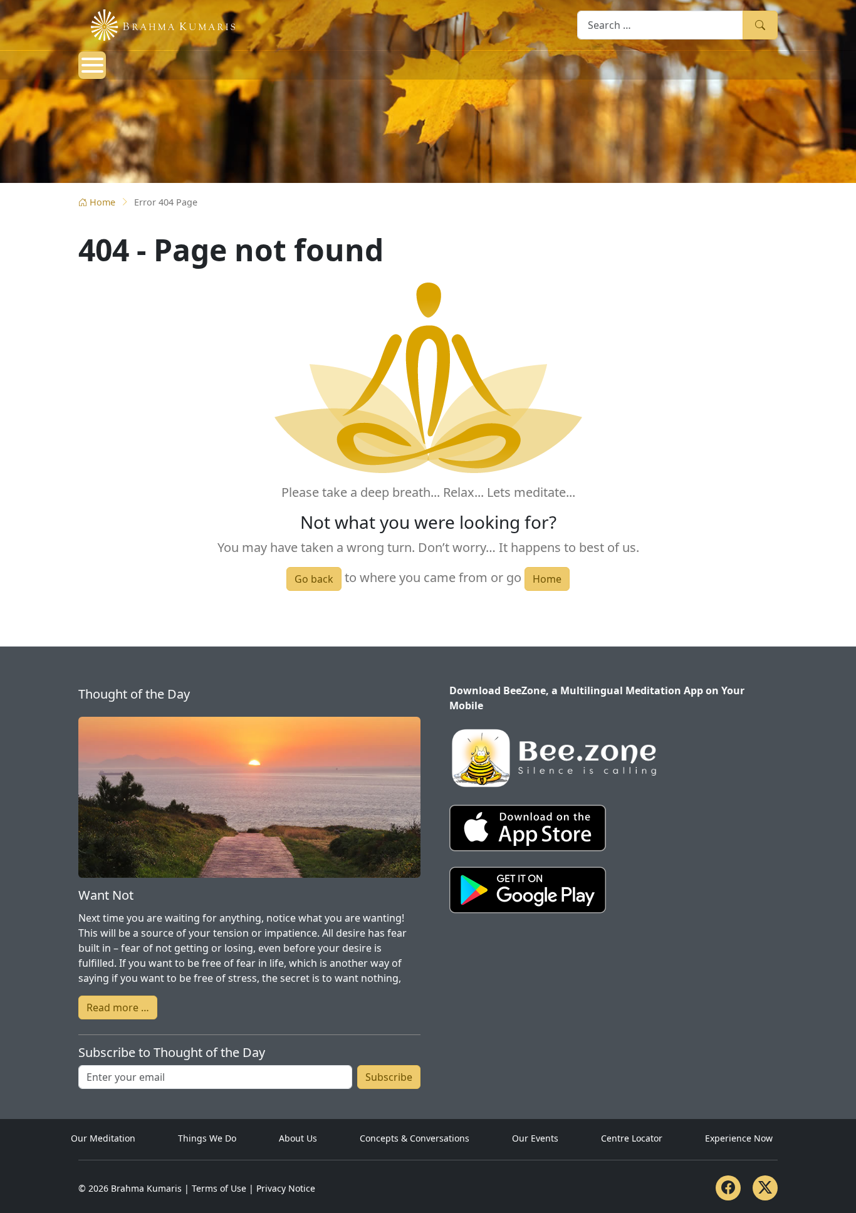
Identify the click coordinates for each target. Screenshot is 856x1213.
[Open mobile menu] (92, 65)
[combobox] (660, 25)
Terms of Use (219, 1188)
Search (760, 25)
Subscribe (388, 1077)
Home (102, 202)
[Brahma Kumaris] (156, 24)
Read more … (117, 1007)
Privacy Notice (285, 1188)
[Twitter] (765, 1187)
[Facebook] (728, 1187)
